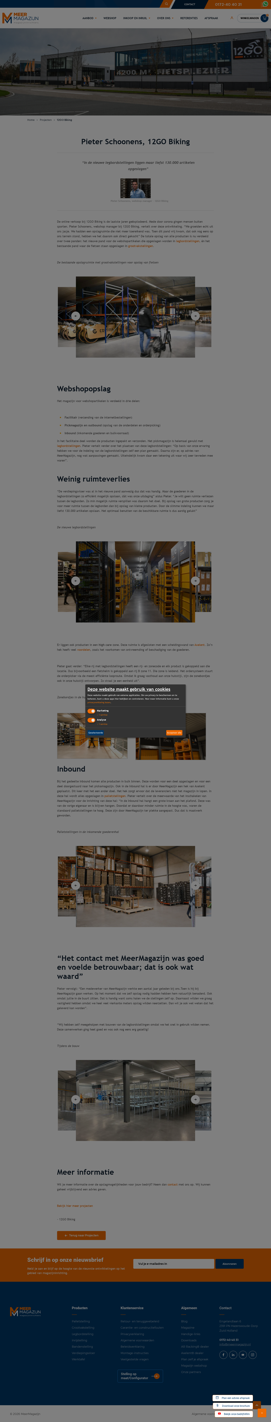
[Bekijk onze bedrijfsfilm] (262, 1413)
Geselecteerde (95, 732)
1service (102, 715)
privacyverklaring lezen (99, 702)
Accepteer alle (174, 732)
